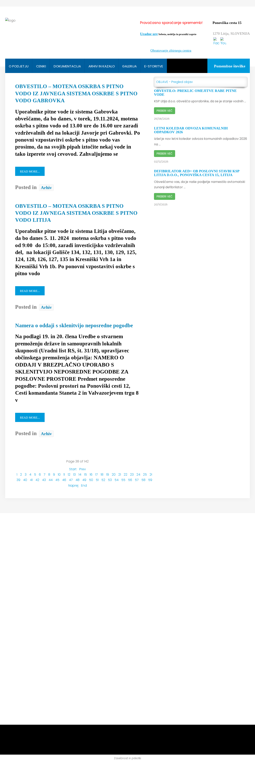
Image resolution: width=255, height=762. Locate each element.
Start (72, 469)
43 (44, 480)
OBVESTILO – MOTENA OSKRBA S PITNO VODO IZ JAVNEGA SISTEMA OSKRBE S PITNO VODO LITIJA (76, 213)
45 (57, 480)
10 (59, 474)
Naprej (73, 485)
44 (51, 480)
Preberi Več (165, 111)
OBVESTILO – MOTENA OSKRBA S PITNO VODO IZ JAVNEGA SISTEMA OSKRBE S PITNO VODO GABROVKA (76, 93)
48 (77, 480)
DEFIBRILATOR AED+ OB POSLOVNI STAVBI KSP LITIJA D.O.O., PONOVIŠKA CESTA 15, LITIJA (196, 173)
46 (64, 480)
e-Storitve (153, 66)
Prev (82, 469)
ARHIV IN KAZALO (101, 66)
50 (91, 480)
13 (74, 474)
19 (107, 474)
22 (125, 474)
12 (69, 474)
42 (37, 480)
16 (91, 474)
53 (110, 480)
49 (84, 480)
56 (130, 480)
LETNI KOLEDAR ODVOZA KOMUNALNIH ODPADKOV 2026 (191, 130)
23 (132, 474)
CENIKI (41, 66)
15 (85, 474)
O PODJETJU (18, 66)
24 (138, 474)
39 (18, 480)
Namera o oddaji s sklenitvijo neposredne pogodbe (74, 325)
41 (31, 480)
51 (97, 480)
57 (137, 480)
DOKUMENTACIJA (67, 66)
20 (114, 474)
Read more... (30, 171)
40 (25, 480)
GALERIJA (129, 66)
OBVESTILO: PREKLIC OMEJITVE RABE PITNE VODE (195, 93)
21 (119, 474)
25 (145, 474)
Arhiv (46, 187)
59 (150, 480)
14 (79, 474)
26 (151, 474)
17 (96, 474)
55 (123, 480)
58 (143, 480)
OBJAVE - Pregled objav (174, 82)
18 (102, 474)
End (84, 485)
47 (71, 480)
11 (64, 474)
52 (103, 480)
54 (117, 480)
